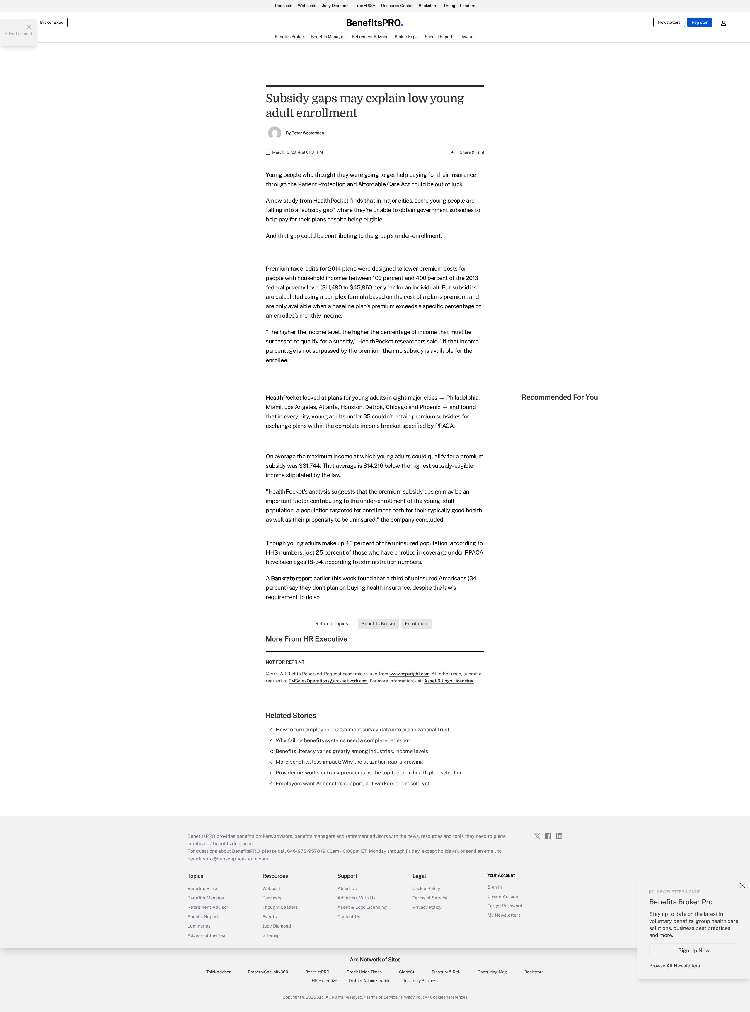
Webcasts (307, 5)
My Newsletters (504, 915)
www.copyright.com (409, 673)
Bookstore (428, 5)
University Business (420, 980)
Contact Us (349, 916)
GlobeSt (406, 971)
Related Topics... (333, 623)
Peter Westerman (308, 132)
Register (700, 22)
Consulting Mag (492, 971)
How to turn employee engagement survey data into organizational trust (362, 729)
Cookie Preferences (449, 997)
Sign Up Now (694, 950)
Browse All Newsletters (674, 966)
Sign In (495, 886)
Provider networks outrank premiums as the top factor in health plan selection (369, 772)
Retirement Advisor (208, 907)
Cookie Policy (426, 888)
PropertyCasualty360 (268, 971)
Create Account (504, 896)
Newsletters (669, 22)
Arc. (321, 997)
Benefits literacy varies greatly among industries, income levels (352, 751)
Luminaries (199, 925)
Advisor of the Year (207, 935)
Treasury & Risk (446, 971)
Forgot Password (505, 905)
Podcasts (283, 5)
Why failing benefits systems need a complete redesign (343, 740)
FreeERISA (364, 5)
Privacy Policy (427, 907)
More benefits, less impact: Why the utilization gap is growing (349, 762)
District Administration (370, 980)
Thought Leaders (459, 5)
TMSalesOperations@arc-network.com (328, 680)
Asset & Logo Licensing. (449, 680)
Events (269, 916)
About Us (347, 888)
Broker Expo (51, 22)
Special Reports (204, 916)
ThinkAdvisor (218, 971)
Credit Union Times (364, 971)
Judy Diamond (335, 5)
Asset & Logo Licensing (362, 907)
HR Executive (324, 980)
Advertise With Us (357, 897)
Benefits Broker (204, 888)
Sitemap (271, 935)
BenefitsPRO (317, 971)
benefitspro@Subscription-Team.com (228, 859)
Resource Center (397, 5)
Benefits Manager (206, 897)
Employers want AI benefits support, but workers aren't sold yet (353, 783)
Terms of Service (430, 897)
